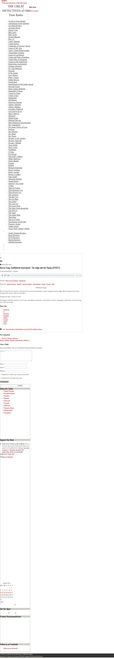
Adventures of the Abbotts (18, 23)
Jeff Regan (12, 100)
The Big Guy (13, 197)
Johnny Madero (14, 107)
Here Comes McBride (16, 89)
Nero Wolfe (12, 145)
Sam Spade (12, 177)
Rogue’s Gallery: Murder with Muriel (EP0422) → (15, 340)
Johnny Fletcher (14, 104)
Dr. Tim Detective (15, 68)
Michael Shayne (14, 120)
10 (1, 592)
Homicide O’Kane (15, 91)
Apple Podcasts (11, 284)
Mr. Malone (12, 131)
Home (31, 14)
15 (10, 592)
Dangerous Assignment (17, 64)
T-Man (11, 186)
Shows (31, 19)
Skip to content (33, 11)
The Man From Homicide (18, 208)
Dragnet (11, 71)
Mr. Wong (12, 136)
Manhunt (11, 116)
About (31, 17)
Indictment (12, 98)
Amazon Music (27, 284)
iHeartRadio (36, 284)
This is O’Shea (14, 219)
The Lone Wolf (14, 206)
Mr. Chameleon (14, 125)
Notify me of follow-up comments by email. (15, 374)
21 (8, 595)
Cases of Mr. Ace (15, 48)
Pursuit (11, 163)
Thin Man (12, 217)
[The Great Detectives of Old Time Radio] (14, 3)
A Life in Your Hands (16, 21)
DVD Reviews (14, 237)
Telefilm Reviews (15, 242)
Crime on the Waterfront (17, 62)
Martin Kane (13, 118)
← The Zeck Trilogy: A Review (9, 338)
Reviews (8, 231)
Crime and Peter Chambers (18, 57)
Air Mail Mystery (15, 26)
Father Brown (13, 80)
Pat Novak (12, 154)
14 (8, 592)
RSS (53, 284)
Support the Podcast (13, 656)
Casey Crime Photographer (18, 50)
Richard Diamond (15, 168)
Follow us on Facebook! (9, 644)
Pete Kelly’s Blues (15, 156)
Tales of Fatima (14, 188)
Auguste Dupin (14, 28)
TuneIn (48, 284)
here (4, 300)
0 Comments (15, 271)
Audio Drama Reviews (17, 233)
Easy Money (13, 75)
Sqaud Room (13, 181)
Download (22, 281)
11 (2, 592)
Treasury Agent (14, 224)
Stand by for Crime (15, 183)
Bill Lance (12, 32)
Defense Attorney (15, 66)
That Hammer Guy (15, 190)
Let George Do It (15, 111)
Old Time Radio (32, 329)
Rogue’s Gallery (14, 174)
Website (2, 371)
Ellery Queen (13, 77)
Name (2, 364)
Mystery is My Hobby (17, 138)
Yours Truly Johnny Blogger (6, 271)
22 (10, 595)
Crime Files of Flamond (17, 59)
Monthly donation (15, 450)
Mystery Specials (15, 141)
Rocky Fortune (14, 170)
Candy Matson (14, 41)
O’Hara (11, 152)
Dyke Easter (13, 73)
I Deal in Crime (14, 93)
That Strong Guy (15, 192)
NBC (7, 264)
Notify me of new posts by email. (12, 378)
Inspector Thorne (15, 102)
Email (43, 284)
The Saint (12, 213)
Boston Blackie (14, 37)
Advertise (9, 244)
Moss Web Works (37, 656)
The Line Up (13, 204)
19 (4, 595)
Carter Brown (13, 44)
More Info (11, 454)
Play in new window (12, 281)
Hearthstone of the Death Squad (20, 84)
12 (4, 592)
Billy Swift (12, 35)
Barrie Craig (13, 30)
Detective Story (10, 329)
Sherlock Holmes (15, 179)
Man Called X (13, 113)
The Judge (12, 201)
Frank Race (12, 82)
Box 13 (11, 39)
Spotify (19, 284)
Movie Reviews (14, 240)
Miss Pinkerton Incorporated (19, 122)
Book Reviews (14, 235)
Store (7, 249)
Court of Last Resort (16, 55)
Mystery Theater (14, 143)
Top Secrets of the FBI (17, 222)
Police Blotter (13, 161)
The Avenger (13, 195)
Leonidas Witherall (15, 109)
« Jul (1, 602)
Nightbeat (12, 150)
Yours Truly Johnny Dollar (18, 228)
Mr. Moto (12, 134)
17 (1, 595)
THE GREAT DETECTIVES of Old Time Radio (16, 11)
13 (6, 592)
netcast (25, 329)
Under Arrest (13, 226)
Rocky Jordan (13, 172)
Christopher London (16, 53)
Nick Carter (12, 147)
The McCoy (13, 210)
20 (6, 595)
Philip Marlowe (14, 159)
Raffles (11, 165)
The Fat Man (13, 199)
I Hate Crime (13, 95)
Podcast (9, 264)
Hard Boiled (19, 329)
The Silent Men (14, 215)
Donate (8, 246)
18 (3, 595)
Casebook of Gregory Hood (19, 46)
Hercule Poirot (14, 86)
